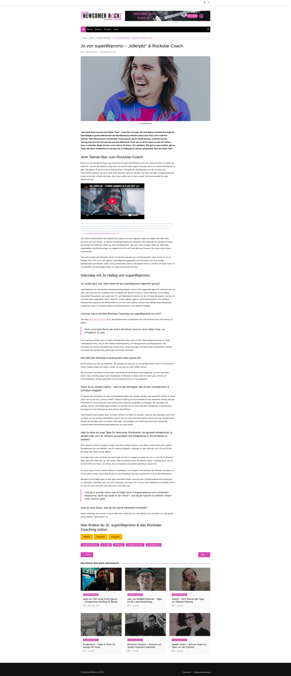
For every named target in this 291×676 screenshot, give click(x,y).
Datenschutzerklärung (202, 672)
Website (86, 537)
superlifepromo (154, 545)
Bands (89, 29)
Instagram (115, 537)
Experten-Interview (90, 545)
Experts (98, 29)
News (116, 29)
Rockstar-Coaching (97, 319)
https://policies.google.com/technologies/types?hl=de (101, 233)
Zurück (88, 555)
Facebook (100, 537)
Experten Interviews (109, 52)
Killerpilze (119, 545)
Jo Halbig (106, 545)
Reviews (107, 29)
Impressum (187, 672)
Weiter (203, 555)
